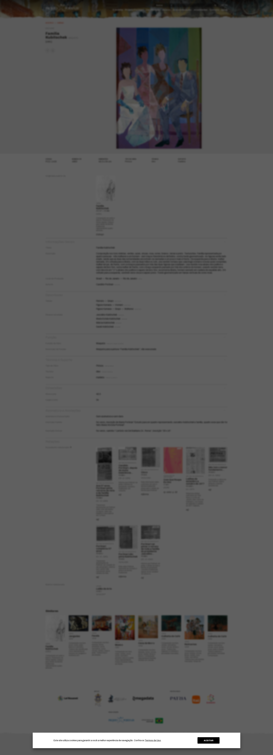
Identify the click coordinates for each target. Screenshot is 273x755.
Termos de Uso (153, 740)
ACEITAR (208, 740)
